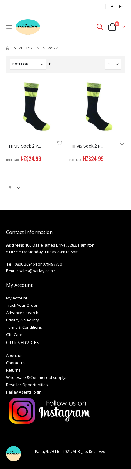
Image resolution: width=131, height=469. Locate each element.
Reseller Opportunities (27, 384)
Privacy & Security (22, 320)
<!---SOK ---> (29, 48)
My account (16, 298)
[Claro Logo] (28, 27)
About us (14, 355)
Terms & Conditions (24, 327)
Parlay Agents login (23, 392)
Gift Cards (15, 334)
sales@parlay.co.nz (37, 270)
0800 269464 (26, 264)
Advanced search (22, 312)
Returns (13, 370)
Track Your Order (21, 305)
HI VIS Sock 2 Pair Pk (25, 146)
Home (8, 48)
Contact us (16, 362)
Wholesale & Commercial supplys (37, 377)
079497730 (52, 264)
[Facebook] (112, 6)
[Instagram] (121, 6)
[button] (59, 143)
